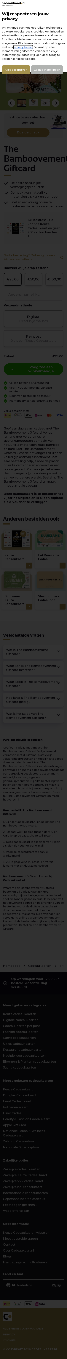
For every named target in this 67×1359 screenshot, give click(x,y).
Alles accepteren (16, 69)
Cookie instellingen (47, 69)
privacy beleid (23, 47)
